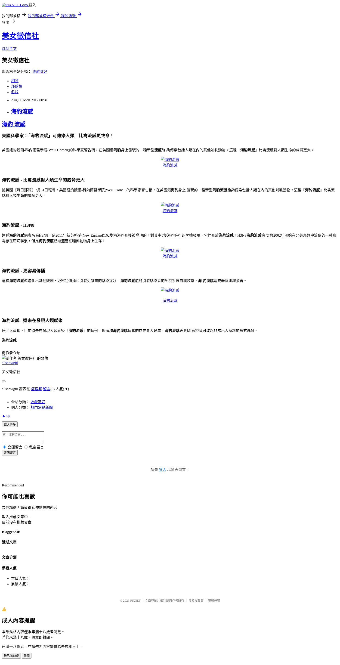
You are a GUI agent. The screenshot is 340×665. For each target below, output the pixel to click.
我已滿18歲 (11, 656)
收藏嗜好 (39, 72)
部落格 (16, 86)
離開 (27, 656)
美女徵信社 (20, 36)
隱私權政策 (196, 600)
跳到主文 (9, 49)
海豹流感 (22, 111)
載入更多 (10, 424)
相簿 (15, 81)
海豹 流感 (13, 124)
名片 (15, 92)
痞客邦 (36, 389)
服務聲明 (214, 600)
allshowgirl (10, 363)
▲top (6, 416)
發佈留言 (10, 453)
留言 (46, 389)
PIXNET (135, 600)
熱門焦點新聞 (42, 407)
